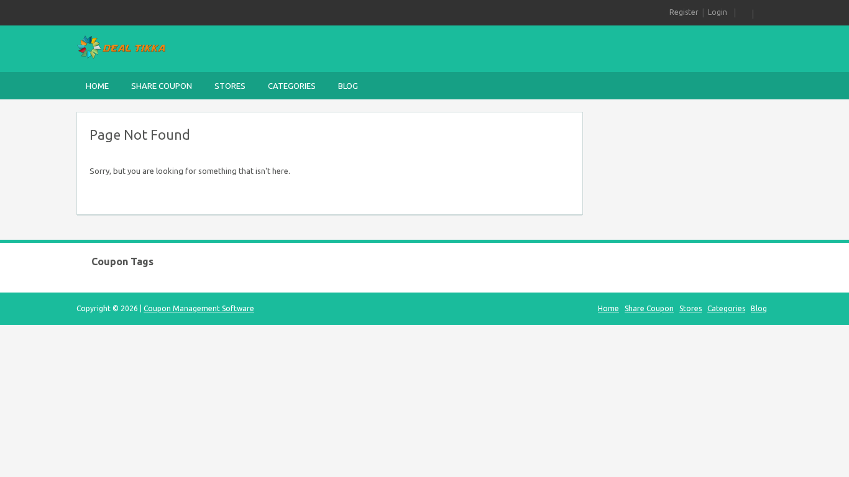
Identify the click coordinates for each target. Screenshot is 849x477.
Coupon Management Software (199, 308)
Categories (292, 85)
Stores (230, 85)
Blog (348, 85)
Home (97, 85)
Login (717, 12)
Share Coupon (161, 85)
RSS (744, 12)
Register (684, 12)
